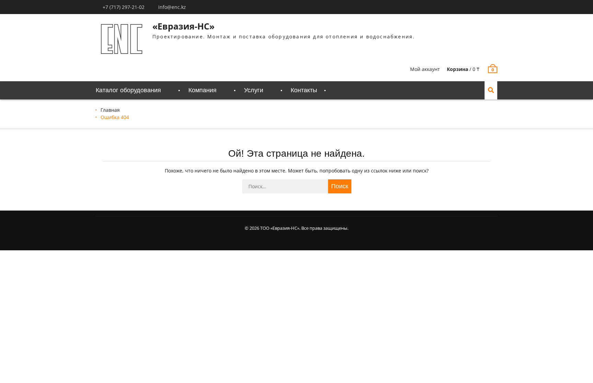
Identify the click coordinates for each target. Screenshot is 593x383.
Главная (110, 110)
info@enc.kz (172, 7)
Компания (202, 90)
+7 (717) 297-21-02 (123, 7)
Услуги (253, 90)
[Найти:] (296, 186)
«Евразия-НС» (183, 26)
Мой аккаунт (425, 69)
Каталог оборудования (128, 90)
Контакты (304, 90)
